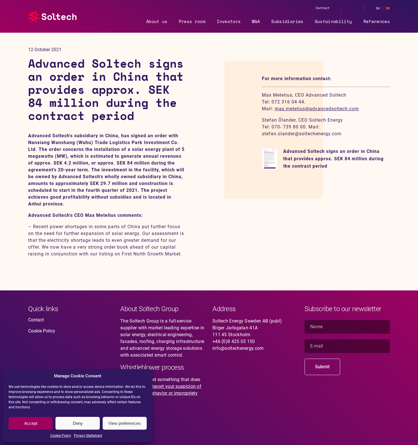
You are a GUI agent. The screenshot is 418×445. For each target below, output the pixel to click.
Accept (30, 423)
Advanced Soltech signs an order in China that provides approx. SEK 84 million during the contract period (333, 159)
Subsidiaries (287, 21)
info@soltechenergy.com (238, 348)
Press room (192, 21)
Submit (322, 366)
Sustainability (333, 21)
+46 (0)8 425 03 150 (233, 341)
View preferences (124, 423)
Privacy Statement (88, 436)
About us (156, 21)
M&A (256, 21)
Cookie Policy (60, 436)
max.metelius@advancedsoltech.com (317, 108)
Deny (78, 423)
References (376, 21)
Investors (229, 21)
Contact (323, 7)
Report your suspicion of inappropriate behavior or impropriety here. (160, 393)
